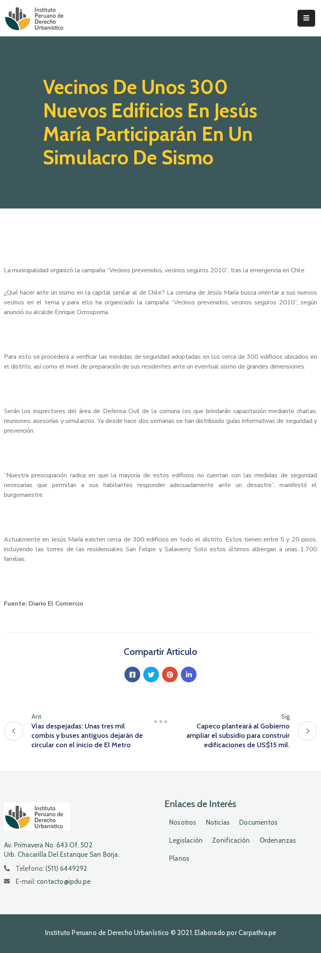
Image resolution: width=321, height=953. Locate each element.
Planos (179, 858)
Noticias (218, 822)
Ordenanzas (278, 840)
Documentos (258, 822)
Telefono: (51, 868)
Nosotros (183, 822)
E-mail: (53, 881)
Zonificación (231, 840)
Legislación (186, 840)
